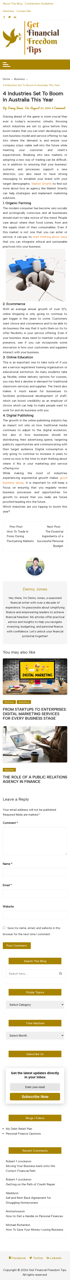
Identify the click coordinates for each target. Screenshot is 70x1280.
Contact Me (23, 11)
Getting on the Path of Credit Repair (30, 1184)
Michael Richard (16, 1225)
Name (7, 864)
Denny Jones (15, 108)
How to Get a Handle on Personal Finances (34, 1216)
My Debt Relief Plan (19, 1129)
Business (9, 702)
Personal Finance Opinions (23, 1133)
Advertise (8, 11)
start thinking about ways (50, 237)
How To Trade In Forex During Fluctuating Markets (20, 536)
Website (8, 906)
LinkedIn (55, 1258)
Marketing (24, 702)
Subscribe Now (35, 1097)
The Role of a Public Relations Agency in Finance (35, 779)
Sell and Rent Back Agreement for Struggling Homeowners (28, 1200)
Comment (10, 823)
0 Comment (58, 108)
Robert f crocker (17, 1161)
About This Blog (12, 3)
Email (7, 885)
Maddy (10, 1193)
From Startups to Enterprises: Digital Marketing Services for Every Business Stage (34, 714)
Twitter (37, 1258)
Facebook (19, 1258)
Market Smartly (42, 183)
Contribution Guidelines (39, 3)
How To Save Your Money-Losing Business (34, 1229)
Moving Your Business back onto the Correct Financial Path (30, 1168)
